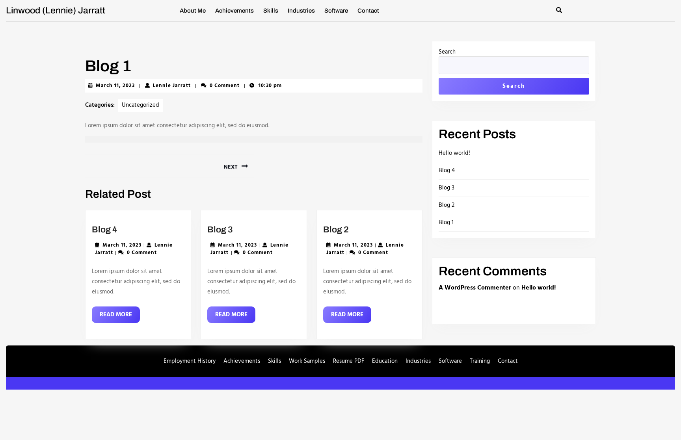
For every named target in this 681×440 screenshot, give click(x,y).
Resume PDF (348, 361)
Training (480, 361)
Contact (368, 10)
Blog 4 (104, 229)
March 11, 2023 (115, 86)
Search (447, 52)
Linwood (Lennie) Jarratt (55, 10)
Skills (270, 10)
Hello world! (454, 153)
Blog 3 (220, 229)
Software (336, 10)
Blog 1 (446, 222)
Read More (120, 316)
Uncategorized (140, 105)
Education (385, 361)
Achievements (234, 10)
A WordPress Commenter (475, 288)
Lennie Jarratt (172, 86)
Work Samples (307, 361)
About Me (193, 10)
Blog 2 (336, 229)
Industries (301, 10)
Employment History (190, 361)
